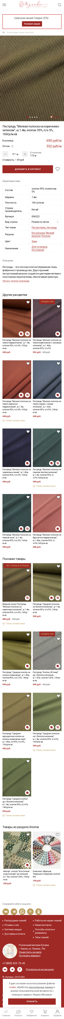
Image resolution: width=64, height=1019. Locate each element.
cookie (12, 987)
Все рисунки (38, 233)
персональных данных (41, 987)
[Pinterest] (30, 911)
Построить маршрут (30, 955)
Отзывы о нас (11, 925)
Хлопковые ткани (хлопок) (20, 32)
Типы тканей (42, 937)
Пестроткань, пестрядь (44, 227)
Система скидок (13, 929)
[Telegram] (14, 911)
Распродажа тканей (15, 920)
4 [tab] (34, 117)
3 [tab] (32, 117)
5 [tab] (36, 117)
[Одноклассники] (38, 911)
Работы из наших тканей (48, 920)
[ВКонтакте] (6, 911)
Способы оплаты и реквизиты (45, 931)
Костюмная (38, 250)
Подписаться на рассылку (40, 969)
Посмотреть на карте (30, 952)
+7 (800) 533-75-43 (13, 963)
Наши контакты (43, 925)
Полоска (45, 236)
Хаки (34, 241)
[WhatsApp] (22, 911)
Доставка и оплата (14, 934)
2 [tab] (30, 117)
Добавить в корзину (28, 169)
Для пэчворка (39, 246)
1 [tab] (27, 117)
